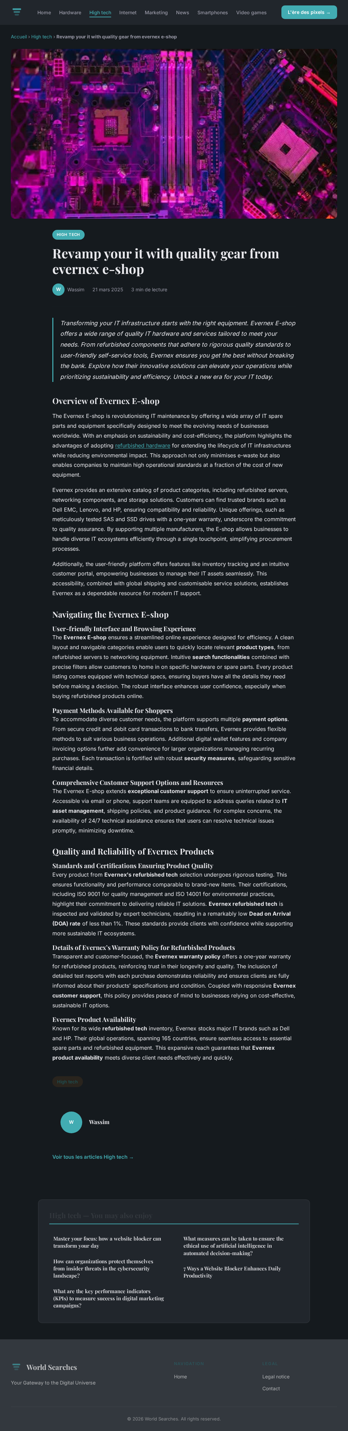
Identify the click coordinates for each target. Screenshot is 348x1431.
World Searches (52, 1367)
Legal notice (276, 1376)
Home (44, 12)
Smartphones (212, 12)
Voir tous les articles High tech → (93, 1157)
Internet (128, 12)
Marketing (156, 12)
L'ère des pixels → (309, 12)
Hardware (70, 12)
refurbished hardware (142, 445)
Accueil (19, 36)
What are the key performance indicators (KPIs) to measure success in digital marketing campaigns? (108, 1298)
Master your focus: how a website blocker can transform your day (107, 1242)
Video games (251, 12)
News (182, 12)
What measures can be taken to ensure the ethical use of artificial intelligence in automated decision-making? (234, 1245)
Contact (271, 1388)
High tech (100, 12)
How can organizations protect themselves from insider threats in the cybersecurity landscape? (103, 1268)
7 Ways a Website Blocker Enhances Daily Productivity (232, 1272)
